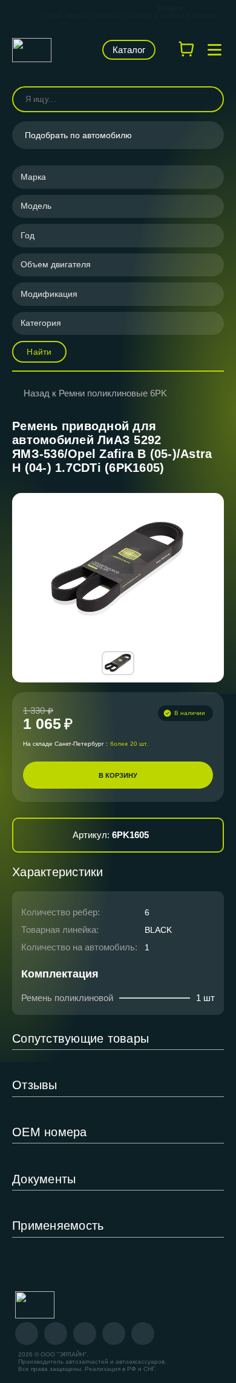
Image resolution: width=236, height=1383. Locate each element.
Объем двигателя (56, 264)
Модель (36, 206)
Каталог (129, 50)
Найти (39, 352)
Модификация (49, 294)
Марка (33, 177)
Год (27, 235)
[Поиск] (209, 99)
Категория (41, 323)
